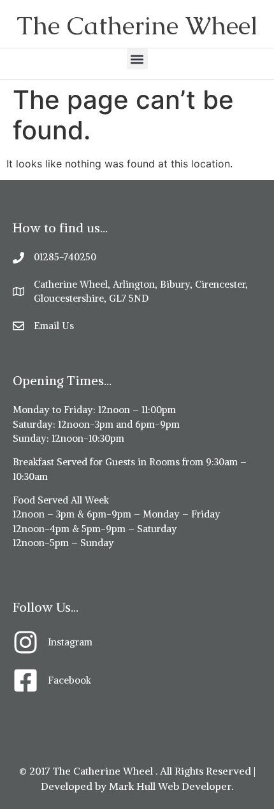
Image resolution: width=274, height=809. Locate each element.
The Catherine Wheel (137, 25)
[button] (137, 58)
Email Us (54, 326)
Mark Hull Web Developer (170, 786)
